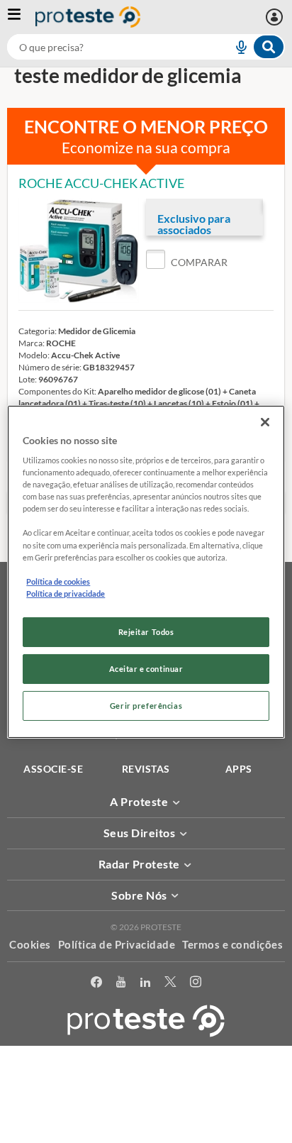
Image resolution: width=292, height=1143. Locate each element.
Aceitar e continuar (146, 668)
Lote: (27, 379)
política (138, 1113)
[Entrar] (276, 17)
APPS (238, 769)
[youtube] (120, 984)
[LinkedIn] (145, 984)
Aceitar (146, 1135)
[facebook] (96, 984)
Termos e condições (232, 944)
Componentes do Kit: (57, 391)
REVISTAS (146, 769)
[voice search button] (235, 46)
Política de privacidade (65, 593)
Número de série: (50, 367)
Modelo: (34, 355)
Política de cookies (58, 581)
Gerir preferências (146, 705)
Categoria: (37, 331)
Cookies (30, 944)
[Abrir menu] (21, 17)
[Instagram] (195, 984)
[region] (145, 571)
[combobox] (146, 47)
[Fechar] (265, 421)
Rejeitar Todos (146, 631)
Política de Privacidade (117, 944)
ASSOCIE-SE (53, 769)
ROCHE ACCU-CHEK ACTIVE (101, 183)
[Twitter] (170, 984)
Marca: (31, 343)
